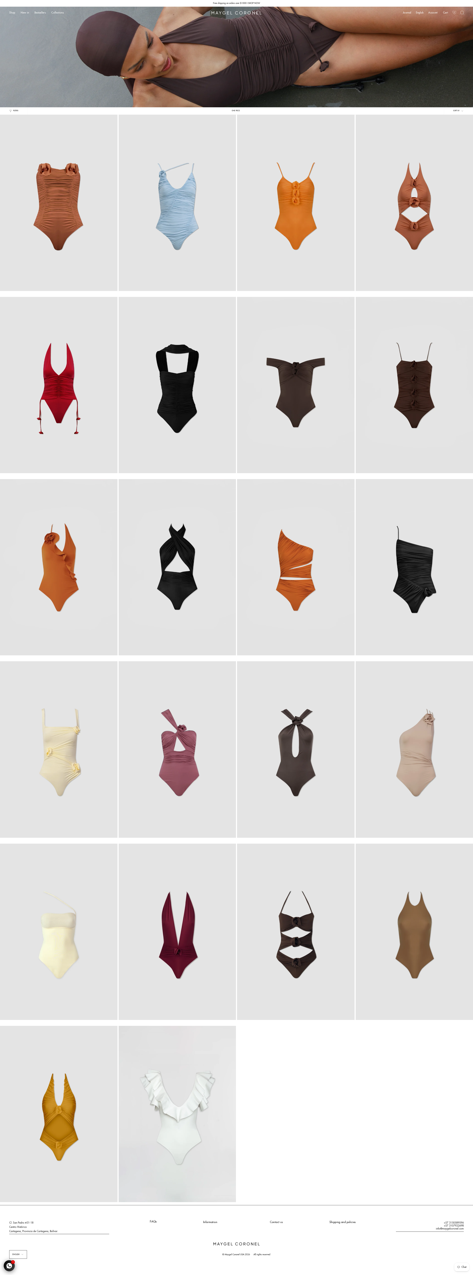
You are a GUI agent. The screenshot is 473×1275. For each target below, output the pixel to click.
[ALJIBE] (296, 385)
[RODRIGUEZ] (177, 749)
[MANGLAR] (296, 567)
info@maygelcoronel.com (450, 1228)
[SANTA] (177, 1114)
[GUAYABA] (177, 567)
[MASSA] (177, 203)
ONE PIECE (236, 111)
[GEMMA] (59, 749)
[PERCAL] (59, 932)
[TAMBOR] (177, 385)
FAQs (153, 1221)
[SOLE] (296, 749)
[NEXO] (59, 385)
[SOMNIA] (296, 203)
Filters (15, 111)
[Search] (462, 13)
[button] (12, 13)
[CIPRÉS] (177, 932)
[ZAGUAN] (59, 1114)
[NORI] (59, 567)
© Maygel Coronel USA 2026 (236, 1254)
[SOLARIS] (59, 203)
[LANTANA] (296, 932)
